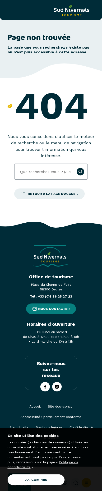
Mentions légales (49, 427)
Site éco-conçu (60, 406)
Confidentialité (81, 427)
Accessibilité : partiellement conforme (51, 417)
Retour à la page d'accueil (53, 194)
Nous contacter (54, 309)
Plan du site (18, 427)
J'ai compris (36, 480)
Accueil (35, 406)
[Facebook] (45, 386)
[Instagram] (57, 386)
